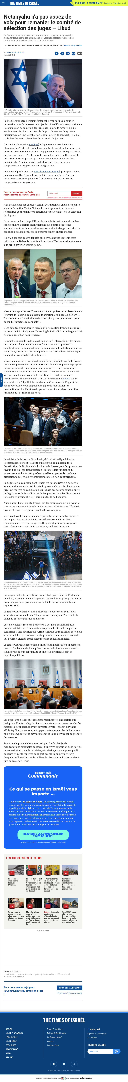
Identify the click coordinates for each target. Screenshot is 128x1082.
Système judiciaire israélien (44, 974)
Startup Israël (12, 1049)
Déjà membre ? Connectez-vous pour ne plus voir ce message (43, 842)
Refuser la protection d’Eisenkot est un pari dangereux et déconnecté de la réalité (51, 917)
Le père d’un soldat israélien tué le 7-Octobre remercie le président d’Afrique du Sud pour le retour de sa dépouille (34, 885)
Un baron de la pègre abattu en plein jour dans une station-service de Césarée (16, 916)
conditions (72, 197)
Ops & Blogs (11, 1045)
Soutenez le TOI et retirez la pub (115, 3)
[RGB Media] (66, 1078)
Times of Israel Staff (15, 52)
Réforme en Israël (63, 974)
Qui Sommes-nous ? (54, 1037)
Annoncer (50, 1041)
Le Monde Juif (11, 1037)
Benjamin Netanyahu (24, 974)
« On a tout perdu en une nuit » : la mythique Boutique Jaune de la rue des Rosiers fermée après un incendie (52, 885)
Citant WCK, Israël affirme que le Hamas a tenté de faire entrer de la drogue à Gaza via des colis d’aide (69, 917)
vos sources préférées (73, 45)
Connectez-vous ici (75, 993)
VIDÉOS (8, 1053)
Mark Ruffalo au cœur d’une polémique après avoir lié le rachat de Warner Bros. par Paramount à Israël (33, 918)
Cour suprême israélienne (15, 976)
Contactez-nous (53, 1045)
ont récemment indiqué (47, 171)
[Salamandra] (86, 1078)
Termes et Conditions (54, 1029)
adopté (66, 378)
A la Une (9, 1057)
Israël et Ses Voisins (14, 1033)
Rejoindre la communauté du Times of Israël (43, 835)
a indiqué (34, 144)
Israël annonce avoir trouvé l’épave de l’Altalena (14, 882)
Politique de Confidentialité (56, 1033)
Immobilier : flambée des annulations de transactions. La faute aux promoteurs (68, 884)
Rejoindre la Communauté (88, 3)
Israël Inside (10, 974)
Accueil (9, 1029)
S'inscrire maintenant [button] (70, 988)
